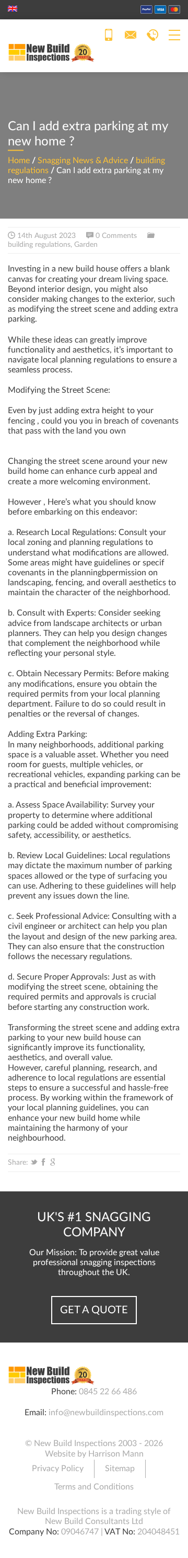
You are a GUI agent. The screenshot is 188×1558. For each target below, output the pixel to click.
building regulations (39, 244)
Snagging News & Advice (83, 160)
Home (19, 160)
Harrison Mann (116, 1454)
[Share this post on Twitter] (34, 1162)
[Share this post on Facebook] (43, 1162)
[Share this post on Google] (52, 1162)
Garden (86, 244)
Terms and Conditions (94, 1487)
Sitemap (120, 1468)
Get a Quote (94, 1310)
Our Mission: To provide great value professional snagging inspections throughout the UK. (94, 1262)
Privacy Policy (58, 1468)
